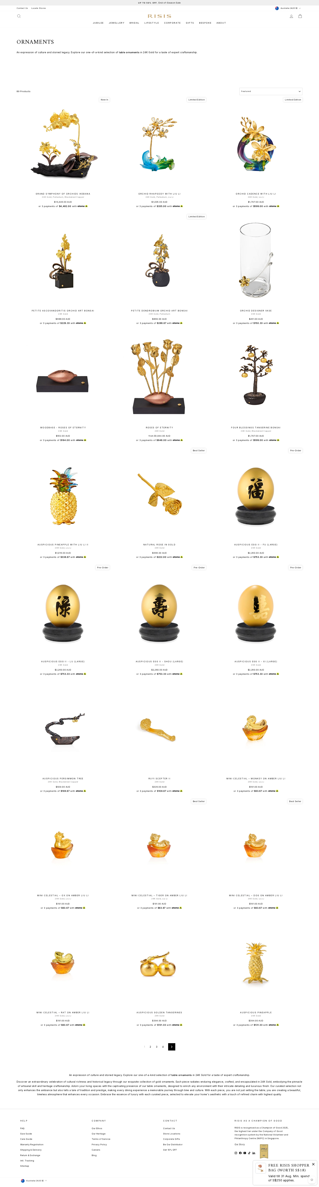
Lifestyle (152, 22)
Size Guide (26, 1133)
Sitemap (24, 1166)
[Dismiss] (313, 1165)
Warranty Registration (32, 1144)
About (221, 22)
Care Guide (26, 1139)
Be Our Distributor (173, 1144)
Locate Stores (38, 8)
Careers (96, 1150)
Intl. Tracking (27, 1160)
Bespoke (205, 22)
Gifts (190, 22)
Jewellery (117, 22)
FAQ (22, 1128)
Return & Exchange (30, 1155)
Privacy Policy (99, 1144)
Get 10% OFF (170, 1150)
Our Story (240, 1144)
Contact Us (22, 8)
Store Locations (171, 1133)
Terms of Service (101, 1139)
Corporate (172, 22)
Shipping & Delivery (31, 1150)
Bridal (135, 22)
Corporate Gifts (171, 1139)
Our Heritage (99, 1133)
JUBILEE (98, 22)
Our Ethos (97, 1128)
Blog (94, 1155)
